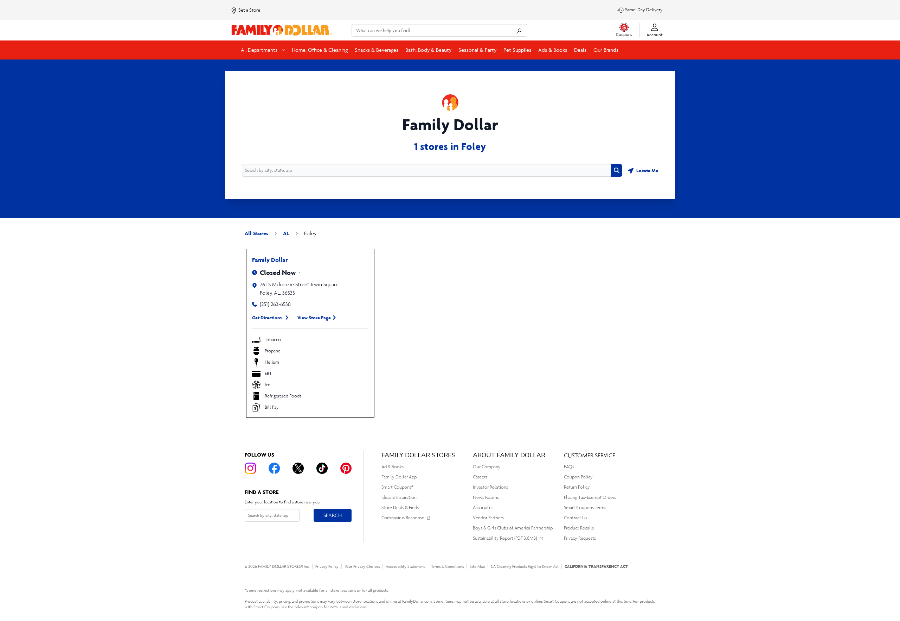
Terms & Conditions (447, 566)
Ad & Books (392, 467)
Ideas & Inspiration (399, 497)
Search (332, 515)
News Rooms (486, 497)
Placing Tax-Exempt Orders (590, 497)
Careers (480, 477)
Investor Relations (490, 487)
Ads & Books (552, 49)
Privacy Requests (580, 538)
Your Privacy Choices (362, 566)
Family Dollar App (399, 477)
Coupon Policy (578, 477)
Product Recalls (579, 528)
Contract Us (575, 518)
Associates (483, 507)
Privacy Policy (327, 566)
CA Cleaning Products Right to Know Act (525, 566)
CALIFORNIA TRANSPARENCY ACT (596, 566)
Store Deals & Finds (400, 507)
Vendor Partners (488, 518)
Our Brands (605, 49)
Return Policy (577, 487)
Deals (580, 49)
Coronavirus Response (402, 518)
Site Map (477, 566)
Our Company (487, 467)
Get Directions (267, 317)
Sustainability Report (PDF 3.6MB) (505, 538)
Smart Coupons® (397, 487)
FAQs (569, 467)
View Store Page (314, 317)
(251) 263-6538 (275, 304)
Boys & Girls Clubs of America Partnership (513, 528)
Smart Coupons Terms (585, 507)
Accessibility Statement (405, 566)
